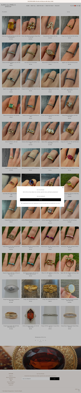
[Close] (63, 188)
